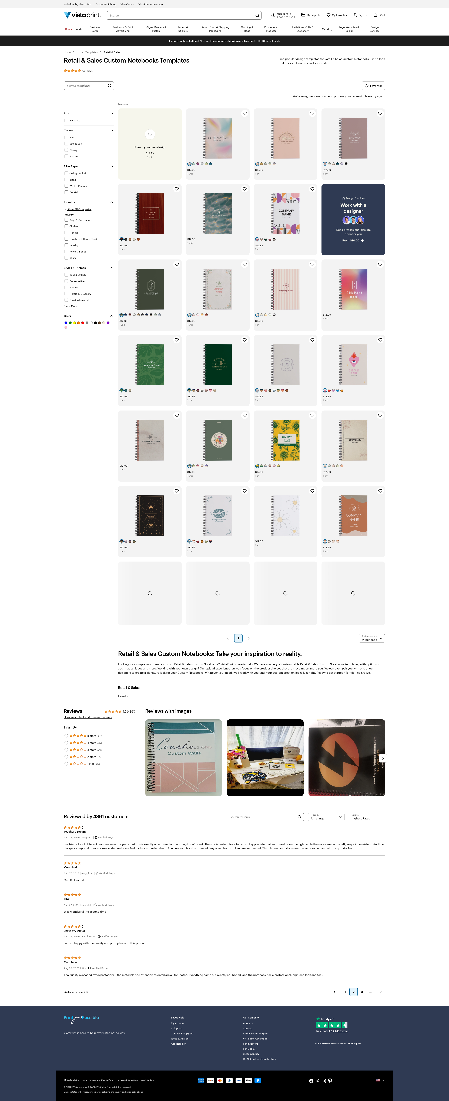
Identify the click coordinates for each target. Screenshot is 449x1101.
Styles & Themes (75, 267)
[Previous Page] (228, 638)
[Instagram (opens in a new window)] (324, 1081)
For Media (249, 1048)
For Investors (250, 1043)
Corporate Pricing (106, 4)
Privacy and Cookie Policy (101, 1080)
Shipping (176, 1028)
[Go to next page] (381, 992)
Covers (68, 130)
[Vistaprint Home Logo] (82, 15)
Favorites (376, 85)
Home (67, 52)
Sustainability (251, 1053)
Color (67, 315)
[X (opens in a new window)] (317, 1081)
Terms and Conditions (127, 1080)
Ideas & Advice (180, 1038)
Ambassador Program (255, 1033)
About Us (248, 1023)
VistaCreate (127, 4)
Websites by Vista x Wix (78, 4)
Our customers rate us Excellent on (338, 1043)
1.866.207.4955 (71, 1080)
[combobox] (181, 15)
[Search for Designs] (109, 85)
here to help (88, 1032)
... (78, 52)
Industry (69, 202)
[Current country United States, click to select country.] (380, 1080)
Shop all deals (271, 40)
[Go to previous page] (334, 992)
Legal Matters (147, 1080)
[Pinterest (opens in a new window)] (330, 1081)
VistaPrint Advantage (150, 4)
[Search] (257, 15)
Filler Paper (71, 166)
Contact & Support (182, 1033)
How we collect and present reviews (88, 717)
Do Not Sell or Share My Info (259, 1058)
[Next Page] (249, 638)
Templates (91, 52)
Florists (123, 696)
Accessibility (178, 1043)
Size (66, 113)
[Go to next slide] (383, 758)
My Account (178, 1023)
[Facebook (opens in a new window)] (311, 1081)
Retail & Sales (112, 52)
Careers (247, 1028)
